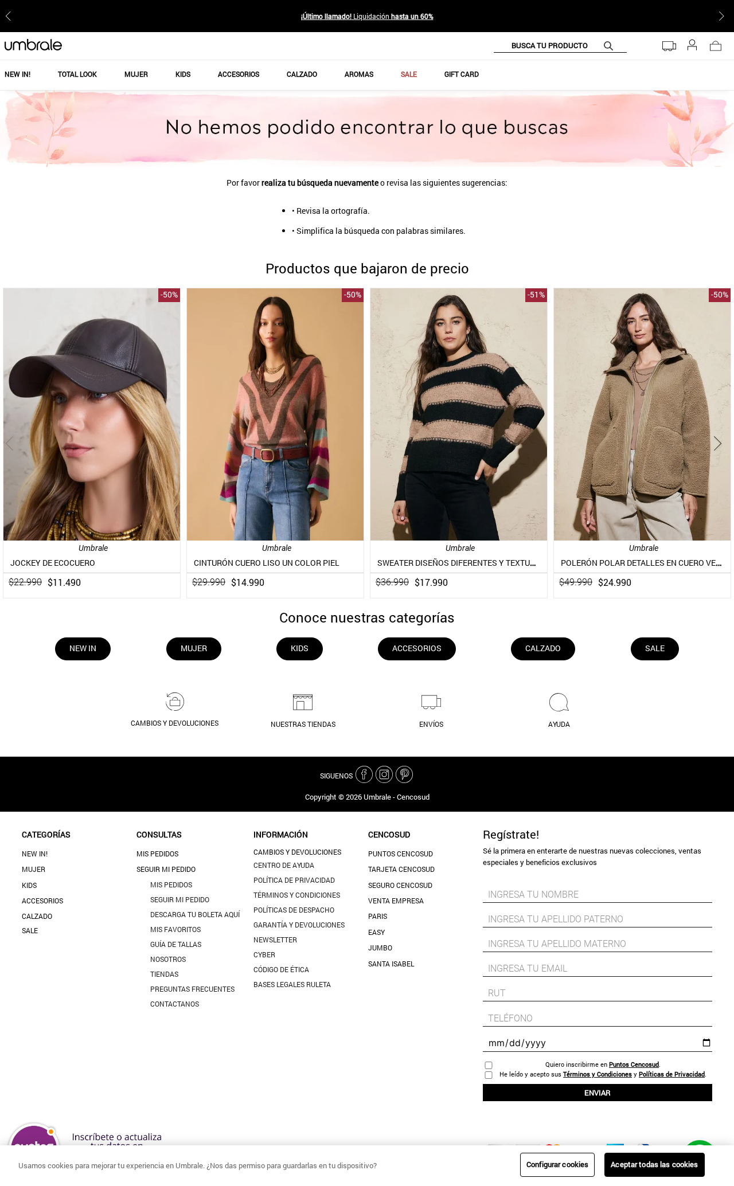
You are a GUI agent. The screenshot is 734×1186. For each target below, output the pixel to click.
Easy (376, 932)
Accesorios (42, 900)
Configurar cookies (557, 1164)
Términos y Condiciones (597, 1074)
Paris (377, 916)
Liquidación (367, 16)
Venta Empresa (396, 900)
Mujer (33, 869)
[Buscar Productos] (611, 45)
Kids (29, 885)
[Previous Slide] (10, 16)
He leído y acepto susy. (602, 1074)
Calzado (37, 916)
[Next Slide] (724, 16)
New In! (35, 853)
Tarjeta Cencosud (401, 869)
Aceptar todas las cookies (654, 1164)
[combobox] (560, 46)
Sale (30, 930)
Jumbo (380, 947)
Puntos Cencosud (400, 853)
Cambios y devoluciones (297, 851)
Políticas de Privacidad (672, 1074)
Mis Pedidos (157, 853)
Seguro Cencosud (400, 885)
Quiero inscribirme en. (603, 1064)
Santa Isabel (391, 963)
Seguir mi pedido (166, 869)
